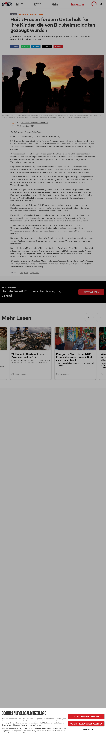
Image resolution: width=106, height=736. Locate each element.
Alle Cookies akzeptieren (86, 716)
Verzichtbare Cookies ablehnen (86, 723)
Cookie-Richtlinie (86, 729)
